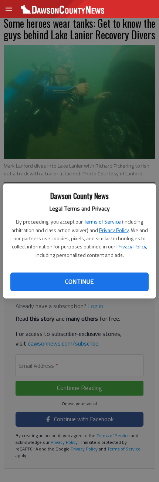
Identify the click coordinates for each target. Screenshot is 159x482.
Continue (79, 281)
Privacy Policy (114, 230)
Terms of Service (102, 221)
